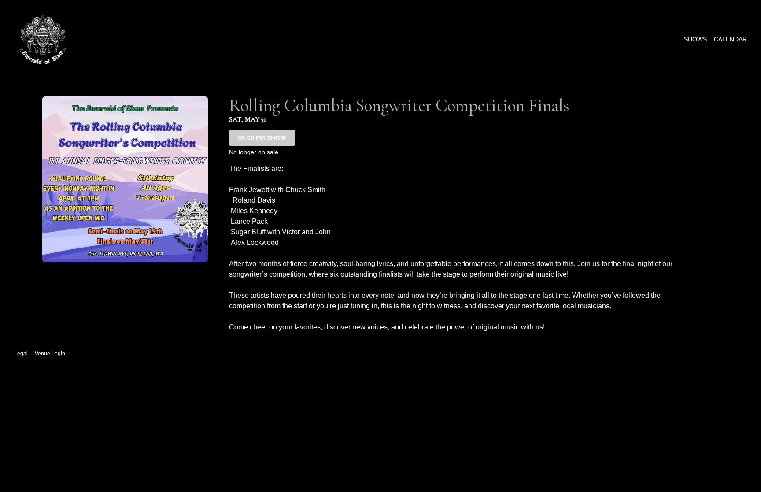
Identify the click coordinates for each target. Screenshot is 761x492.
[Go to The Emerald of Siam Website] (42, 39)
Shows (695, 39)
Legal (21, 354)
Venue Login (50, 354)
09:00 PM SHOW (262, 137)
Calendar (730, 39)
